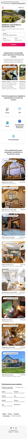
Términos (16, 432)
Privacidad (10, 432)
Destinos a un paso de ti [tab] (7, 387)
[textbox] (7, 40)
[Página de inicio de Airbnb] (3, 7)
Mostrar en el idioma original (18, 3)
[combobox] (13, 35)
